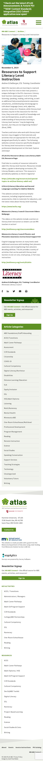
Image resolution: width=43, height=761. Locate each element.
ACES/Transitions (11, 338)
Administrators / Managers (14, 596)
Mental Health (9, 413)
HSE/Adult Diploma (11, 399)
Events (11, 747)
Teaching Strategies (12, 464)
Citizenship (8, 356)
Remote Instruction (12, 441)
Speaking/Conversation (13, 455)
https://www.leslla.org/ (11, 206)
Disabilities (8, 375)
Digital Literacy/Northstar (14, 371)
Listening (7, 403)
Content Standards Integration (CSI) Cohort (17, 10)
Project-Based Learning (13, 712)
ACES (6, 660)
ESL (5, 394)
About (4, 747)
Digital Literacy (10, 696)
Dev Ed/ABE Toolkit (11, 691)
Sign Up (9, 315)
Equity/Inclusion (10, 389)
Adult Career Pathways (13, 342)
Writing (7, 483)
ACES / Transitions (11, 591)
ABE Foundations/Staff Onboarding (18, 333)
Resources (7, 655)
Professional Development (14, 427)
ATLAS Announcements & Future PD (18, 4)
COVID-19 (7, 361)
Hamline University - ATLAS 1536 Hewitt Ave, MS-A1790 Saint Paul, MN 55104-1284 (12, 520)
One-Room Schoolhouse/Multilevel (18, 422)
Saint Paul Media (13, 759)
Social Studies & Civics (12, 727)
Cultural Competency (12, 366)
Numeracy (8, 632)
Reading (7, 436)
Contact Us (9, 530)
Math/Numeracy (10, 408)
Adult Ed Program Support (14, 607)
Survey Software (24, 559)
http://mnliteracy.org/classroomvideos (18, 229)
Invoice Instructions (23, 747)
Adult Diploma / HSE (12, 671)
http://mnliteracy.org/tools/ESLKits (16, 262)
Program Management (13, 431)
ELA (5, 385)
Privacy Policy (18, 757)
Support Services (10, 460)
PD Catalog (37, 747)
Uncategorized (10, 474)
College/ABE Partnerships (14, 617)
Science (7, 446)
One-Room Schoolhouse (13, 637)
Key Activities (8, 586)
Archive (21, 31)
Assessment (9, 347)
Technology (8, 469)
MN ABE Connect (8, 31)
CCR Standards (9, 352)
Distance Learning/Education (15, 380)
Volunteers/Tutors (11, 478)
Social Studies (9, 450)
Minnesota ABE (10, 417)
